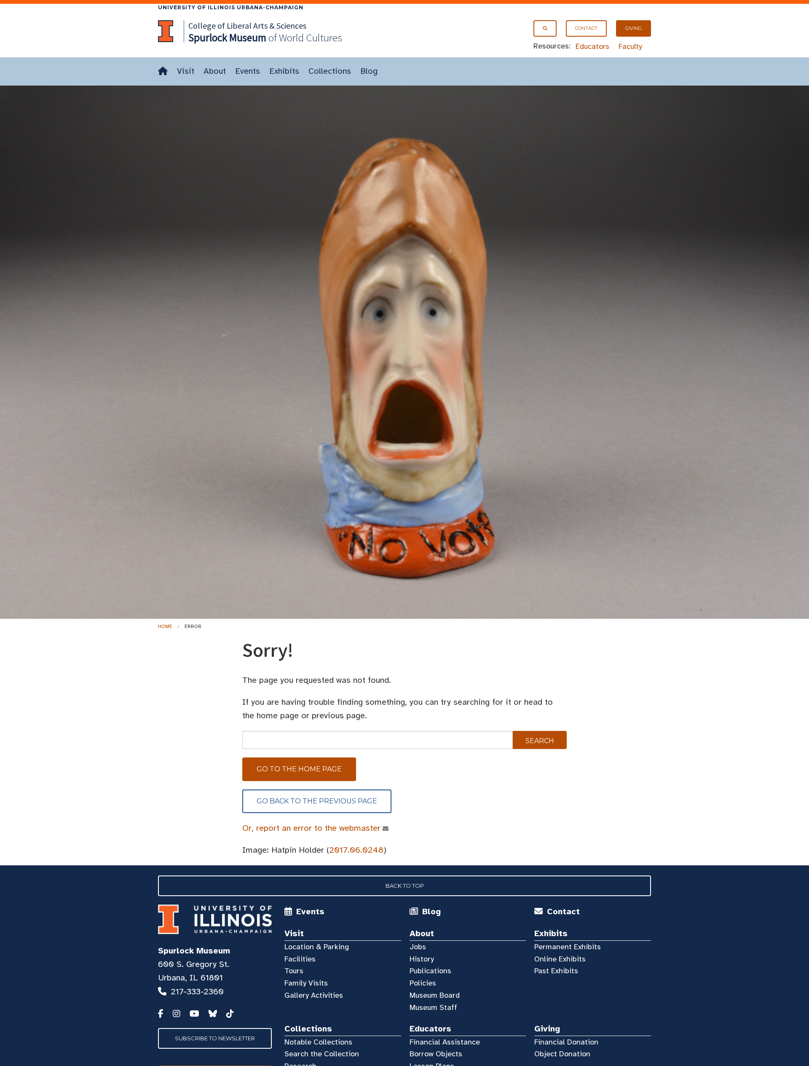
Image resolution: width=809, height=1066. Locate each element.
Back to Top (405, 885)
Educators (592, 46)
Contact (586, 28)
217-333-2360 (197, 991)
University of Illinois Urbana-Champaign (230, 7)
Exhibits (284, 71)
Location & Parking (316, 946)
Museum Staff (433, 1007)
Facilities (300, 959)
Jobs (418, 946)
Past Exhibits (556, 970)
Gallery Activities (313, 995)
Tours (293, 970)
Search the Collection (321, 1053)
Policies (423, 983)
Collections (329, 71)
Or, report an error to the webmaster (311, 828)
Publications (430, 970)
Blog (369, 71)
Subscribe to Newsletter (215, 1038)
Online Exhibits (560, 959)
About (215, 71)
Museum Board (435, 995)
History (422, 959)
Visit (185, 71)
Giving (633, 28)
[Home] (163, 71)
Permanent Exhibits (567, 946)
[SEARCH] (545, 28)
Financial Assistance (445, 1042)
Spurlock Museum (194, 950)
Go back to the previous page (317, 801)
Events (247, 71)
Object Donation (562, 1053)
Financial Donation (566, 1042)
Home (165, 626)
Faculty (630, 46)
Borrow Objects (436, 1053)
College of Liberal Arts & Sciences (247, 25)
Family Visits (306, 983)
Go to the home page (299, 769)
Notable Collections (318, 1042)
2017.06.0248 (356, 850)
